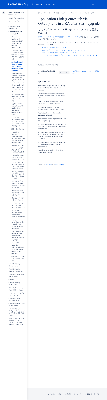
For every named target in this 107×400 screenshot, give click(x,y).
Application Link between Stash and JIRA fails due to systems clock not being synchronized (18, 78)
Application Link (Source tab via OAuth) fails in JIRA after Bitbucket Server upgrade (51, 88)
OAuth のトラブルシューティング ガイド (55, 48)
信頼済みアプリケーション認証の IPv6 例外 (18, 259)
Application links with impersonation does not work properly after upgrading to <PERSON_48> (52, 144)
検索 (88, 4)
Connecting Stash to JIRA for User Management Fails (17, 157)
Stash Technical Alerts (16, 18)
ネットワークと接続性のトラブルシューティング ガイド (60, 53)
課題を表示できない (18, 129)
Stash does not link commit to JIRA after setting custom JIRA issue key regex (17, 235)
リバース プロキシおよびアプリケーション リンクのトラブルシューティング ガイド (69, 55)
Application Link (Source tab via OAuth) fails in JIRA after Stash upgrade (17, 66)
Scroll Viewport (59, 164)
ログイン (95, 4)
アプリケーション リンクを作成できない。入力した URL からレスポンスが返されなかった (18, 121)
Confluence (48, 164)
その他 (11, 279)
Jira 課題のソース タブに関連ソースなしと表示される (18, 193)
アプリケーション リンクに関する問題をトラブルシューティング (59, 37)
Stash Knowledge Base (16, 12)
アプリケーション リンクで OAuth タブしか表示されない (18, 205)
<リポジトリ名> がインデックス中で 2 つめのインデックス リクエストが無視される (18, 55)
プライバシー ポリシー (55, 394)
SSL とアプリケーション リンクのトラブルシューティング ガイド (64, 50)
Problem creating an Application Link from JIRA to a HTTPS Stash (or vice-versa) (17, 224)
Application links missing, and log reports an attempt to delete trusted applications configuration (52, 126)
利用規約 (68, 394)
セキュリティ (78, 394)
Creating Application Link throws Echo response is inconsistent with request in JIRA (51, 96)
